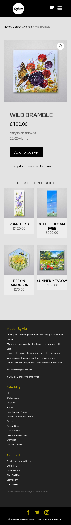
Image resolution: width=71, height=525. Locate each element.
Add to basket (26, 152)
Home (7, 26)
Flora (50, 166)
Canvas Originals (22, 26)
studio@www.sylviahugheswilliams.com (27, 491)
